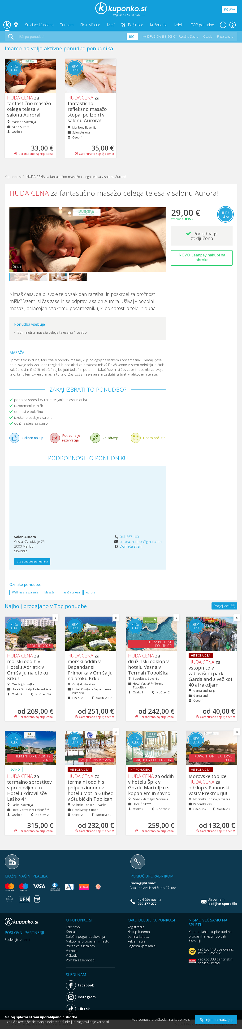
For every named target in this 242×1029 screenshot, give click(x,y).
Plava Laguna (225, 37)
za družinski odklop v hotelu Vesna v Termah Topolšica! (149, 664)
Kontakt (72, 932)
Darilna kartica (138, 936)
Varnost (72, 950)
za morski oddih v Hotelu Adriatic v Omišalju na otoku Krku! (27, 667)
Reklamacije (136, 941)
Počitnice (135, 24)
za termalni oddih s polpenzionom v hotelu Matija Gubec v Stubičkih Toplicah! (91, 787)
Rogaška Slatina (189, 37)
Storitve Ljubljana (39, 24)
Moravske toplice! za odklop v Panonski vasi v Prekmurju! (209, 784)
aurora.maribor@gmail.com (141, 541)
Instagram (87, 997)
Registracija (135, 927)
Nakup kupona (138, 932)
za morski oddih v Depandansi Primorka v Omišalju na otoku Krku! (90, 667)
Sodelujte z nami (17, 939)
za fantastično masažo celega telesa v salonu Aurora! (29, 106)
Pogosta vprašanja (141, 946)
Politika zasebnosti (80, 960)
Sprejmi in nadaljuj (216, 1019)
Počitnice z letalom (80, 946)
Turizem (66, 24)
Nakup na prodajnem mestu (87, 941)
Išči (132, 37)
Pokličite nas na (149, 901)
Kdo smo (73, 927)
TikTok (84, 1009)
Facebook (86, 985)
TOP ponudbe (202, 24)
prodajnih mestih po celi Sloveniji (207, 938)
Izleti (111, 24)
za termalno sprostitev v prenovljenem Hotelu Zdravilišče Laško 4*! (29, 787)
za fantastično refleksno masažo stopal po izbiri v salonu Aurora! (87, 109)
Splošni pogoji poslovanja (85, 936)
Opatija (207, 37)
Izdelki (179, 24)
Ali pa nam (222, 901)
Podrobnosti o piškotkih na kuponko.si (160, 1019)
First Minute (90, 24)
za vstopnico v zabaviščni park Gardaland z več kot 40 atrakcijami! (211, 673)
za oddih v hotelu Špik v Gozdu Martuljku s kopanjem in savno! (151, 784)
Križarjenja (158, 24)
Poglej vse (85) (224, 606)
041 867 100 (129, 537)
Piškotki (72, 955)
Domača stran (131, 546)
